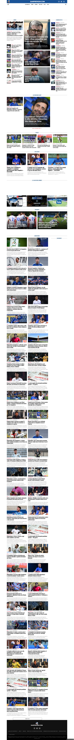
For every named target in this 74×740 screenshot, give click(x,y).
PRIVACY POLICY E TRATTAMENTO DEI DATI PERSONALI (34, 731)
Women (32, 4)
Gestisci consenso (11, 734)
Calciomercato (27, 4)
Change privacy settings (70, 739)
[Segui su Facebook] (34, 728)
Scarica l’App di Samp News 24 (12, 731)
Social (48, 4)
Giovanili (36, 4)
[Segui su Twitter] (37, 728)
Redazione (24, 731)
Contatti (20, 731)
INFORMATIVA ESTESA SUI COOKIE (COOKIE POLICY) (50, 731)
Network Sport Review (62, 731)
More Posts (27, 718)
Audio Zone (40, 4)
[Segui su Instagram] (40, 728)
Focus (45, 4)
